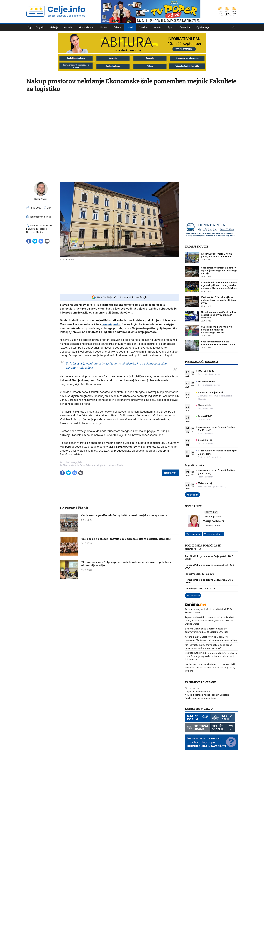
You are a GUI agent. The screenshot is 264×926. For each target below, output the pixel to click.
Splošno (143, 27)
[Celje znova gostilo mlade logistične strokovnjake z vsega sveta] (69, 531)
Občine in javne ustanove (198, 691)
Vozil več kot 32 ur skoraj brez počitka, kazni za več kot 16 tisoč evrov (218, 300)
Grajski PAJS (205, 416)
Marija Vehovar (213, 521)
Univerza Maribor (35, 232)
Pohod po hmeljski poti (210, 392)
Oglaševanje (202, 27)
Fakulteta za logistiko (37, 228)
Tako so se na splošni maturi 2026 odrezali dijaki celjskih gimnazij (125, 539)
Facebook (28, 241)
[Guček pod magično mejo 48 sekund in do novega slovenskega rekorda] (192, 330)
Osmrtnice (185, 27)
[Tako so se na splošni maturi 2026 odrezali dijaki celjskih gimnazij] (69, 554)
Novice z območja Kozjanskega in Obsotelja (207, 694)
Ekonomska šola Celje (41, 225)
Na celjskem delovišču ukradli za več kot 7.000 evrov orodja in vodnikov (219, 315)
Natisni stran (170, 473)
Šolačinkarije (205, 440)
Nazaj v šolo (204, 405)
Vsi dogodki (192, 494)
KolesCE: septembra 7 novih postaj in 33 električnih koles (216, 255)
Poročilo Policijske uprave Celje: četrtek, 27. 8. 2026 (210, 566)
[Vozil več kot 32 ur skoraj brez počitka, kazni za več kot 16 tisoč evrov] (192, 301)
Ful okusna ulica (207, 381)
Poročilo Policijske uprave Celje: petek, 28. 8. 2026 (209, 557)
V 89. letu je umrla (212, 516)
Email (47, 241)
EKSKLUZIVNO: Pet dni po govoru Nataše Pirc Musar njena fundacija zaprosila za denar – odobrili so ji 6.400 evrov (211, 656)
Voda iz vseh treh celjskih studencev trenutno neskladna (218, 343)
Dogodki (39, 27)
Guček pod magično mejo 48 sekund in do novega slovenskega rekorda (216, 329)
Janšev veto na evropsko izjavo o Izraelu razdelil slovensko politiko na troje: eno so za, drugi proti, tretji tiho (210, 667)
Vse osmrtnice (193, 534)
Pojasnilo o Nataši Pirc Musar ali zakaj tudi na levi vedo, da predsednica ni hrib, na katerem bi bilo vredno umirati (209, 620)
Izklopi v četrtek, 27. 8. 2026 (200, 588)
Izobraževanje (37, 216)
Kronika (157, 27)
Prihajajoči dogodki (201, 362)
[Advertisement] (119, 276)
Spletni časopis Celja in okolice (29, 27)
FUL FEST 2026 (206, 371)
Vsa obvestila (193, 595)
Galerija (54, 27)
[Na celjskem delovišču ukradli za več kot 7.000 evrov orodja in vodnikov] (192, 316)
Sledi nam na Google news (40, 241)
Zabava (117, 27)
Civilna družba (192, 688)
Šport (170, 27)
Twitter (34, 241)
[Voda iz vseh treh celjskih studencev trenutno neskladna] (192, 345)
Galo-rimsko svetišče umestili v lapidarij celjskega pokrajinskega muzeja (219, 270)
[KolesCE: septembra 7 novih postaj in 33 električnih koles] (192, 257)
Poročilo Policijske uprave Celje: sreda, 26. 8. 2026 (209, 581)
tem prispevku (111, 324)
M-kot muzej (205, 483)
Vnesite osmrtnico (213, 534)
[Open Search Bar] (233, 27)
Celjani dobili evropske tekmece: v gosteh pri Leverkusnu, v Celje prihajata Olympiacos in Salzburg (219, 285)
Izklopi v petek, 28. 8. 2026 (199, 574)
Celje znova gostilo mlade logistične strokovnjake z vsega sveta (124, 515)
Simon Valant (40, 199)
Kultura (103, 27)
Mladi (130, 27)
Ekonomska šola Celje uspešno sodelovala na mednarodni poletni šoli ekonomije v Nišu (127, 563)
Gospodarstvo (86, 27)
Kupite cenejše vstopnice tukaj (200, 698)
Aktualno (68, 27)
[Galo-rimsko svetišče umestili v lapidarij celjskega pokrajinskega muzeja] (192, 271)
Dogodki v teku (194, 465)
